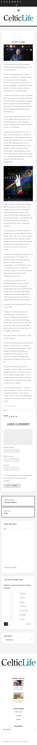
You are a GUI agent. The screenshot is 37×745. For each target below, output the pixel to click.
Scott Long (18, 42)
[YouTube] (15, 1)
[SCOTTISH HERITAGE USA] (18, 411)
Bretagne (23, 615)
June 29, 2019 (17, 34)
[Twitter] (5, 1)
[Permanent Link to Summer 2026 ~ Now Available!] (18, 685)
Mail (8, 456)
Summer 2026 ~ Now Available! (18, 688)
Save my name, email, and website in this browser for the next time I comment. (18, 478)
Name (9, 447)
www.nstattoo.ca (9, 406)
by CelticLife (17, 36)
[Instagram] (7, 1)
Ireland (22, 598)
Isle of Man (24, 611)
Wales (22, 602)
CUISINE (18, 715)
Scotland (23, 593)
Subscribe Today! (10, 567)
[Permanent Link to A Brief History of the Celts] (18, 698)
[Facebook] (2, 1)
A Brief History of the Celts (18, 701)
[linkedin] (21, 1)
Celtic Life (18, 712)
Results (28, 624)
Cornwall (23, 606)
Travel (18, 719)
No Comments (18, 39)
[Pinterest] (10, 1)
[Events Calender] (13, 1)
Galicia (22, 619)
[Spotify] (18, 1)
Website (6, 465)
